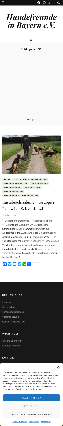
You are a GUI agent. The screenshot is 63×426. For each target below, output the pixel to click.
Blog (7, 179)
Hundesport (33, 187)
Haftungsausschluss (13, 312)
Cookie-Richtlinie (20, 422)
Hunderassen (12, 187)
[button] (58, 366)
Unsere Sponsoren (12, 340)
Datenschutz (34, 422)
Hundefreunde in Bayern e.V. (31, 21)
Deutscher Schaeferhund (30, 179)
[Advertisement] (31, 84)
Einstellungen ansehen (31, 414)
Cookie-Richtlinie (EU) (14, 321)
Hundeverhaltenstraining (21, 195)
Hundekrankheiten (16, 183)
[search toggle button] (58, 3)
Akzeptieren (31, 397)
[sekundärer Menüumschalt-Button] (3, 2)
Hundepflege (40, 183)
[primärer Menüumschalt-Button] (31, 39)
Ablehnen (31, 406)
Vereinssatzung (10, 317)
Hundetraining (13, 191)
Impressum (46, 422)
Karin (8, 215)
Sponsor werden (11, 345)
